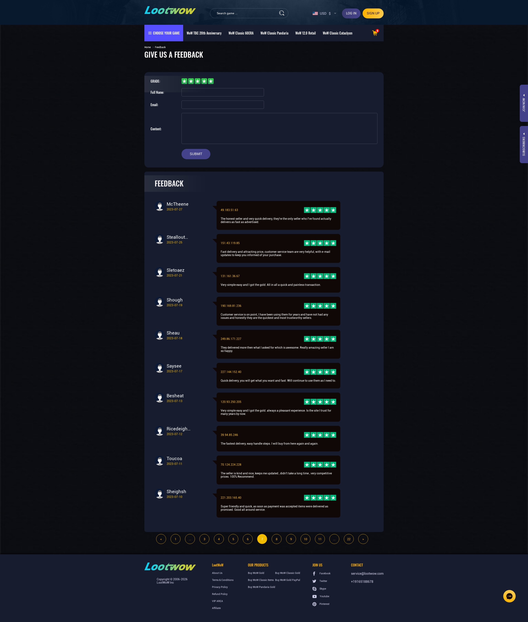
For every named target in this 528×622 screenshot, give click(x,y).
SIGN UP (373, 13)
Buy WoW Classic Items (261, 580)
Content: (156, 128)
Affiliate (216, 608)
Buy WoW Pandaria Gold (261, 587)
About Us (217, 573)
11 (320, 539)
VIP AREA (217, 601)
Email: (154, 104)
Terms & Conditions (222, 580)
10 (305, 539)
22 (348, 539)
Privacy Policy (220, 587)
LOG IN (351, 13)
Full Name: (157, 92)
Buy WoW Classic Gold (287, 573)
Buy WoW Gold (256, 573)
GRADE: (155, 81)
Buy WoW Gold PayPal (287, 580)
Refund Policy (219, 594)
